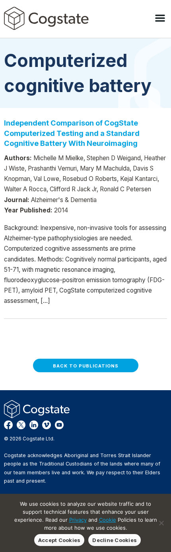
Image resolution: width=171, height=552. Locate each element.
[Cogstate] (46, 18)
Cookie (107, 520)
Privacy (78, 520)
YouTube (59, 424)
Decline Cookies (114, 540)
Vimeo (46, 424)
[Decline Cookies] (161, 523)
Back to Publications (86, 366)
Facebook (8, 424)
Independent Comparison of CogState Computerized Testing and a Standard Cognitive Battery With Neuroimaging (72, 132)
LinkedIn (33, 424)
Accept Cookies (59, 540)
